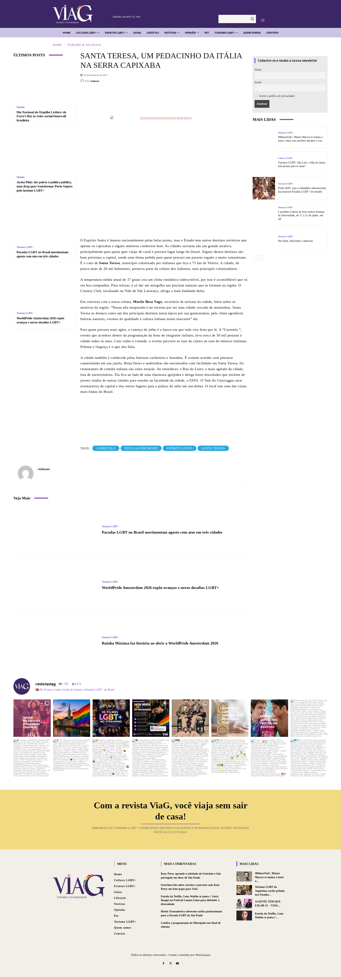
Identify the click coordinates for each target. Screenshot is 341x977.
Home (57, 44)
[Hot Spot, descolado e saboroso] (264, 239)
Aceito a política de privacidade (276, 95)
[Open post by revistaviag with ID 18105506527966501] (269, 758)
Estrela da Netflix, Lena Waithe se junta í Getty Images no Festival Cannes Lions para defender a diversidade (190, 900)
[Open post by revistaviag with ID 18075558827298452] (309, 758)
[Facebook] (155, 93)
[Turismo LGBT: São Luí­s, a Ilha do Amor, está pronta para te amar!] (264, 162)
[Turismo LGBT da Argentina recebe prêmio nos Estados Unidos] (244, 890)
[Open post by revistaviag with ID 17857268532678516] (269, 718)
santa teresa (213, 448)
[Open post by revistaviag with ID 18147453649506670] (111, 758)
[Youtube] (177, 963)
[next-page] (261, 258)
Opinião (21, 107)
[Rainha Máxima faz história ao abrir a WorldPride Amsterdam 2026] (55, 641)
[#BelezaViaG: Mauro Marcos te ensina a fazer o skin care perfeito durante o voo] (264, 137)
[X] (167, 93)
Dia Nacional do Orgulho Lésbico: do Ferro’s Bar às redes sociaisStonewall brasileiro (41, 116)
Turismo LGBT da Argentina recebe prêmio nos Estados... (270, 890)
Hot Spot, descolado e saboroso (295, 240)
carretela (105, 448)
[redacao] (82, 81)
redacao (94, 80)
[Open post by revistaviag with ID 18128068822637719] (32, 718)
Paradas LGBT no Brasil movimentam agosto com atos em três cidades (162, 532)
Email (258, 82)
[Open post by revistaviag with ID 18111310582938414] (230, 718)
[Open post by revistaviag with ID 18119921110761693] (309, 718)
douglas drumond (141, 448)
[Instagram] (262, 20)
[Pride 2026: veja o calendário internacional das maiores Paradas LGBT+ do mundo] (264, 188)
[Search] (252, 19)
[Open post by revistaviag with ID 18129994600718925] (71, 758)
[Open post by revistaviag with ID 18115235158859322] (190, 758)
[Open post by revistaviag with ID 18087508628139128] (230, 758)
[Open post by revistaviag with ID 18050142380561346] (151, 718)
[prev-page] (255, 258)
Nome (258, 69)
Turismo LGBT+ (25, 247)
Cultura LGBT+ (285, 158)
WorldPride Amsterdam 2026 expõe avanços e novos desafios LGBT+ (160, 587)
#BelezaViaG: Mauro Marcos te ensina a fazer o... (269, 877)
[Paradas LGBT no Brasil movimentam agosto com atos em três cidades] (44, 221)
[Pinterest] (179, 93)
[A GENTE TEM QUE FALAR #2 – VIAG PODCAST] (244, 904)
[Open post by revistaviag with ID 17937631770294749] (111, 718)
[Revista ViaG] (81, 14)
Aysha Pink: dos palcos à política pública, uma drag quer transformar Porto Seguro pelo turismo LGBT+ (44, 186)
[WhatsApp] (191, 93)
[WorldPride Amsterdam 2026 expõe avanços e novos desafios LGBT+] (44, 287)
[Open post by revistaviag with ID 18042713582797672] (190, 718)
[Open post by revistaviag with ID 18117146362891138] (151, 758)
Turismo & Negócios (84, 44)
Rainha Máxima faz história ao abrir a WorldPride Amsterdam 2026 (160, 643)
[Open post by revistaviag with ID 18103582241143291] (71, 718)
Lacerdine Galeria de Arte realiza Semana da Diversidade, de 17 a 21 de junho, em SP (301, 215)
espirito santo (179, 448)
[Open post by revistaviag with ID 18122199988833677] (32, 758)
